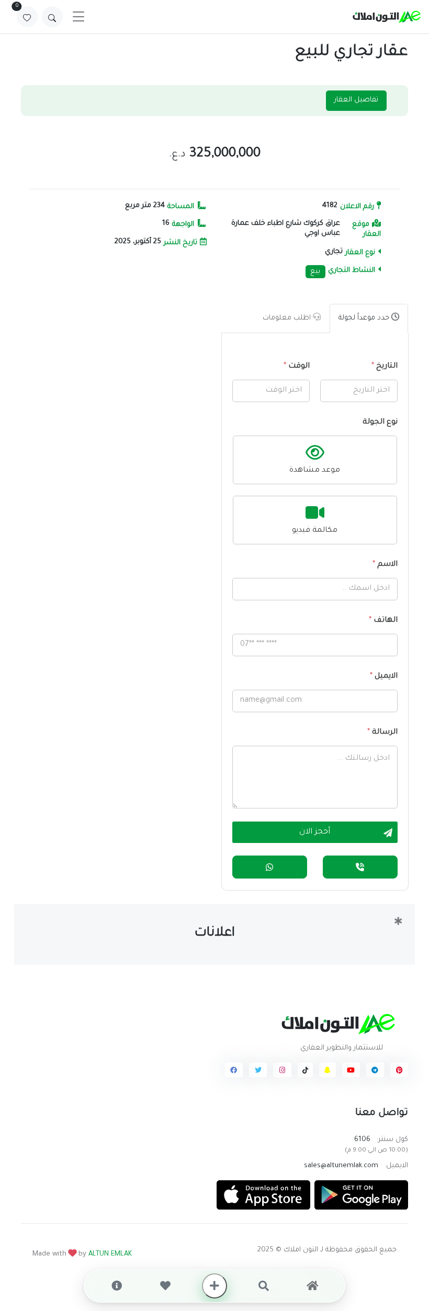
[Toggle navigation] (78, 16)
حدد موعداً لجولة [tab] (364, 318)
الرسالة (382, 732)
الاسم (384, 565)
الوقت (297, 366)
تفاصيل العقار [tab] (356, 100)
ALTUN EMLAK (110, 1254)
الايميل (383, 676)
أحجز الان (314, 832)
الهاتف (382, 621)
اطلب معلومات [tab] (288, 318)
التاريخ (384, 366)
